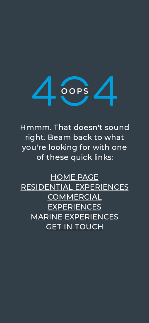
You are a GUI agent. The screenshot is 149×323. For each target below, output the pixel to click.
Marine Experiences (74, 217)
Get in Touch (74, 226)
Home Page (74, 177)
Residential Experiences (75, 187)
